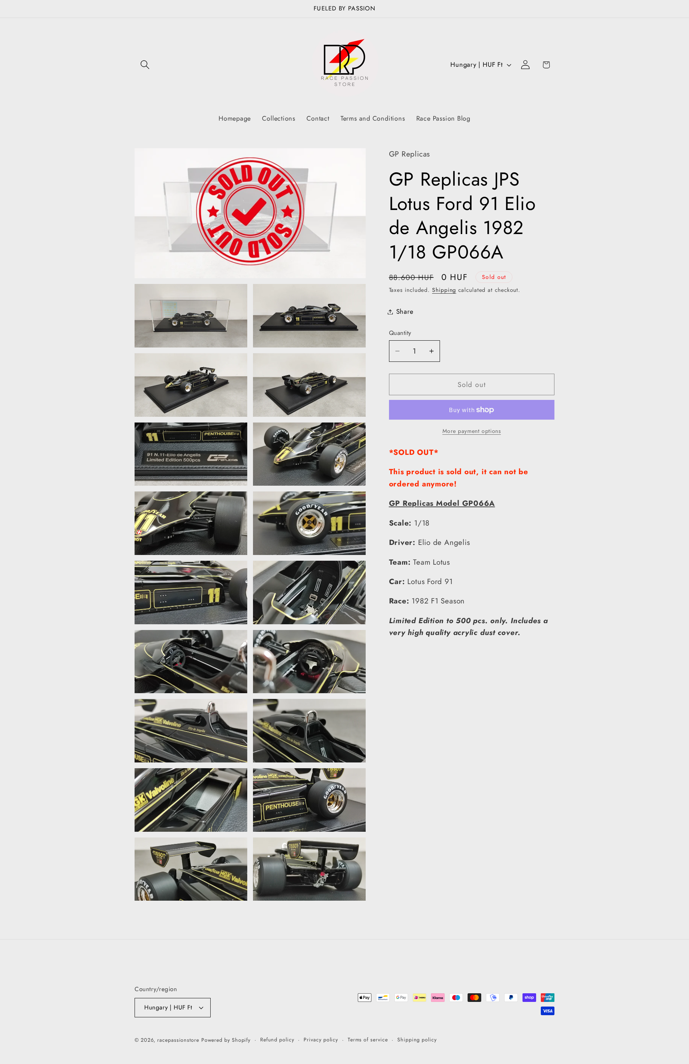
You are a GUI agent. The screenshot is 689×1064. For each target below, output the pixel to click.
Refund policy (277, 1039)
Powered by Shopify (225, 1039)
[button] (145, 65)
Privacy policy (321, 1039)
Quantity (400, 333)
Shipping (444, 290)
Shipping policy (417, 1039)
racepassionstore (178, 1039)
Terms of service (368, 1039)
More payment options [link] (471, 431)
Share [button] (404, 311)
